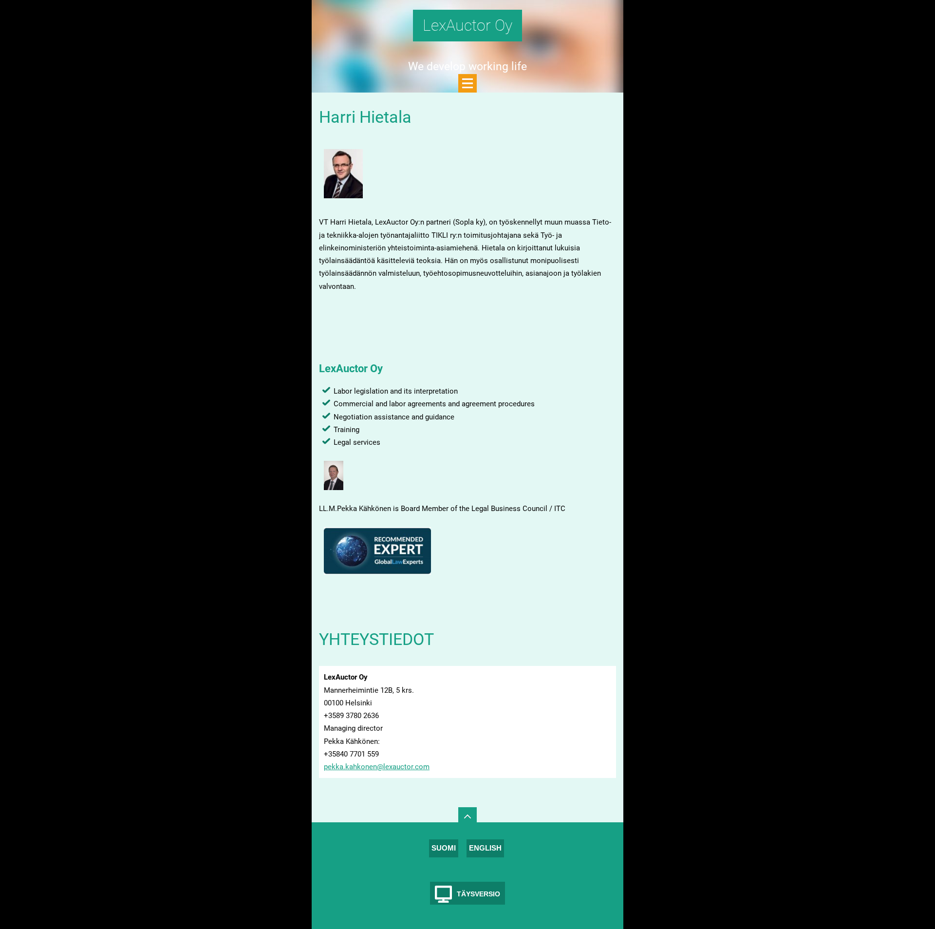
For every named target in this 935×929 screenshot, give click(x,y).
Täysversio (478, 894)
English (485, 848)
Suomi (443, 848)
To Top (467, 816)
